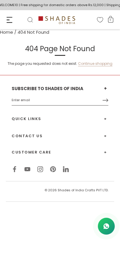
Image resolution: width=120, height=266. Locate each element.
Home (6, 32)
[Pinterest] (53, 169)
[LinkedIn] (66, 169)
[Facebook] (14, 169)
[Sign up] (105, 100)
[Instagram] (40, 169)
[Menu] (9, 20)
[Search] (30, 21)
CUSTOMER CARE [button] (31, 152)
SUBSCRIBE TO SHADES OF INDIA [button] (47, 88)
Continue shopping (95, 63)
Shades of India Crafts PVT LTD (83, 190)
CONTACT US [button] (27, 136)
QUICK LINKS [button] (26, 119)
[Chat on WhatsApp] (106, 226)
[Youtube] (27, 169)
